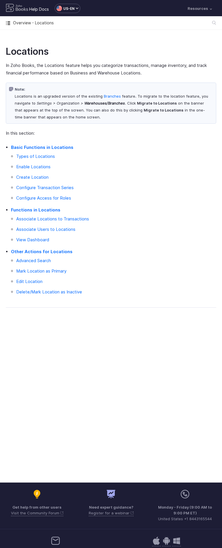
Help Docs (39, 9)
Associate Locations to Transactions (52, 219)
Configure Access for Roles (43, 198)
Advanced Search (33, 260)
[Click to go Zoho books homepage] (17, 8)
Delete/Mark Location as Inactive (49, 292)
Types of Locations (35, 156)
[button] (64, 8)
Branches (112, 96)
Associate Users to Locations (45, 229)
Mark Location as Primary (41, 271)
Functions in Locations (35, 210)
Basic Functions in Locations (42, 147)
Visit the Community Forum (35, 513)
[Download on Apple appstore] (166, 543)
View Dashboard (32, 239)
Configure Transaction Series (45, 187)
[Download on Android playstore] (156, 543)
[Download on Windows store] (176, 543)
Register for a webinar (110, 513)
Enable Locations (33, 166)
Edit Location (29, 281)
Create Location (32, 177)
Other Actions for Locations (42, 251)
